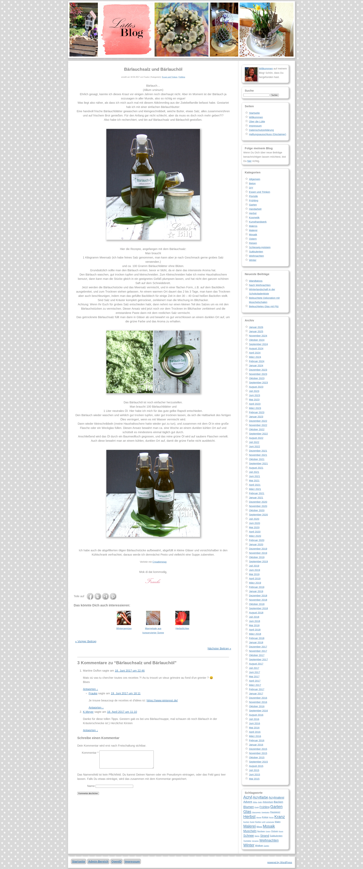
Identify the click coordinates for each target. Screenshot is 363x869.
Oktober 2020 (256, 510)
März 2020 (255, 536)
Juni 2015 (254, 774)
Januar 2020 (256, 544)
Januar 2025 (256, 331)
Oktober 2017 (256, 655)
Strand (264, 835)
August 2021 (256, 467)
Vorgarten (255, 841)
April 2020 (254, 531)
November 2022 (258, 425)
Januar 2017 (256, 693)
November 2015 (258, 753)
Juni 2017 (254, 672)
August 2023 (256, 386)
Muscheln (250, 831)
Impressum (255, 125)
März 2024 (255, 357)
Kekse (265, 817)
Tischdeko (247, 841)
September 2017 (258, 659)
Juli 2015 (254, 770)
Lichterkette (270, 822)
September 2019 (258, 561)
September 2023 (258, 382)
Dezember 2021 (258, 450)
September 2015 (258, 761)
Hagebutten (265, 812)
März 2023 (255, 408)
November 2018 (258, 599)
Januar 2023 (256, 416)
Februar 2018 (256, 638)
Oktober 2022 (256, 429)
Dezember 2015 (258, 749)
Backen (278, 801)
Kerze (271, 817)
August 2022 (256, 438)
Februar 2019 (256, 587)
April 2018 (254, 629)
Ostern (253, 238)
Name (91, 785)
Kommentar (90, 752)
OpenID (116, 861)
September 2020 (258, 514)
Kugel (252, 822)
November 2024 (258, 335)
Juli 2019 (254, 565)
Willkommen (266, 68)
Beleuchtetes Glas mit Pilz (264, 306)
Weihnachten (256, 255)
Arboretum (268, 802)
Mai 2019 (254, 574)
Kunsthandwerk (258, 221)
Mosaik (253, 234)
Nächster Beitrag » (219, 648)
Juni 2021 (254, 476)
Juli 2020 (254, 519)
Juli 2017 (254, 668)
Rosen (281, 831)
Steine (257, 836)
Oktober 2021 (256, 459)
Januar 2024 (256, 365)
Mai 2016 (254, 727)
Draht (257, 807)
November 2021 (258, 455)
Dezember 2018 (258, 595)
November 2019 (258, 553)
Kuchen (246, 822)
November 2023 (258, 374)
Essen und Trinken (169, 77)
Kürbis (258, 822)
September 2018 (258, 608)
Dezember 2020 (258, 501)
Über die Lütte (257, 121)
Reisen (253, 243)
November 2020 (258, 506)
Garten (253, 204)
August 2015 (256, 766)
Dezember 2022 (258, 421)
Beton (252, 183)
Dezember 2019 (258, 548)
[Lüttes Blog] (181, 29)
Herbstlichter (182, 628)
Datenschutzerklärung (261, 130)
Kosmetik (254, 217)
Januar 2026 (256, 327)
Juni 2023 (254, 395)
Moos (259, 826)
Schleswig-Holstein (260, 247)
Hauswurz (275, 812)
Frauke (93, 693)
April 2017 (254, 680)
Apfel (260, 802)
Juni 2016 (254, 723)
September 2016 (258, 710)
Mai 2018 (254, 625)
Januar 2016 (256, 744)
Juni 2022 (254, 446)
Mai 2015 (254, 778)
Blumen (248, 807)
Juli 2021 (254, 472)
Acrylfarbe (260, 797)
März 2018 (255, 634)
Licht (263, 822)
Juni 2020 (254, 523)
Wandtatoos (255, 280)
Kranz (279, 816)
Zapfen (266, 846)
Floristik (253, 196)
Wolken (259, 845)
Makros (253, 226)
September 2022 (258, 433)
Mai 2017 (254, 676)
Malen (277, 822)
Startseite (254, 113)
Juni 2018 (254, 621)
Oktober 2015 (256, 757)
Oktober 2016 (256, 706)
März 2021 (255, 489)
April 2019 (254, 578)
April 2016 (254, 732)
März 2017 (255, 685)
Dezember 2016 (258, 697)
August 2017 (256, 663)
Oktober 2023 (256, 378)
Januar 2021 (256, 497)
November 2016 (258, 702)
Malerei (253, 230)
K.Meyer (88, 711)
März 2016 (255, 736)
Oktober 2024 (256, 340)
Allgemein (254, 179)
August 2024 (256, 348)
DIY (251, 187)
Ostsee (274, 831)
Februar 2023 (256, 412)
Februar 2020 (256, 540)
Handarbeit (255, 209)
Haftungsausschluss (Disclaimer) (267, 134)
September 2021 (258, 463)
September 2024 (258, 344)
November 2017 (258, 651)
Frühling (182, 77)
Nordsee (261, 831)
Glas (247, 811)
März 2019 (255, 582)
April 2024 (254, 352)
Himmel (258, 817)
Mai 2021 (254, 480)
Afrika (255, 802)
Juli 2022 (254, 442)
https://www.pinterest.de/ (162, 700)
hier (249, 161)
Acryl (247, 797)
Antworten (90, 689)
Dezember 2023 (258, 369)
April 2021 (254, 484)
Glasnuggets (256, 812)
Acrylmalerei (276, 797)
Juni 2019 (254, 570)
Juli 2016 (254, 719)
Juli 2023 (254, 391)
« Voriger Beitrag (85, 641)
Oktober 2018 (256, 604)
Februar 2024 (256, 361)
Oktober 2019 (256, 557)
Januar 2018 (256, 642)
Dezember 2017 (258, 646)
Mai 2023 (254, 399)
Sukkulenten (256, 251)
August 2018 (256, 612)
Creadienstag (159, 562)
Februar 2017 (256, 689)
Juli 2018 (254, 617)
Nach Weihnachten (260, 285)
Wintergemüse (124, 628)
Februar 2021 (256, 493)
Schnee (248, 835)
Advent (247, 801)
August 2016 (256, 714)
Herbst (253, 213)
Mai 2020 (254, 527)
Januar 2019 (256, 591)
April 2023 (254, 403)
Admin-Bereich (98, 861)
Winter (252, 260)
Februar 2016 (256, 740)
